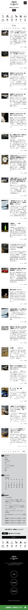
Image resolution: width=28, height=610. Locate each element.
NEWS (6, 457)
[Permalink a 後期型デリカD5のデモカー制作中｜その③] (4, 77)
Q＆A (6, 462)
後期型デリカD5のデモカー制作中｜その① (15, 522)
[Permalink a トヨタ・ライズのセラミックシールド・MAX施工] (4, 35)
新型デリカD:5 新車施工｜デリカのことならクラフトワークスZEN (18, 367)
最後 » (24, 28)
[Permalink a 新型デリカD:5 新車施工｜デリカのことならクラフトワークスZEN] (4, 370)
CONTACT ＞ (14, 537)
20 (15, 28)
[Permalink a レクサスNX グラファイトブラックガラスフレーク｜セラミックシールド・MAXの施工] (4, 252)
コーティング (7, 464)
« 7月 (2, 493)
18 (8, 485)
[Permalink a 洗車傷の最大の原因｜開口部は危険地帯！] (4, 272)
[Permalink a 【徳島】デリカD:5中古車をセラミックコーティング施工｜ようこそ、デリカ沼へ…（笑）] (4, 414)
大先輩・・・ (13, 348)
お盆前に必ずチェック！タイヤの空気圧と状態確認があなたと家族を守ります (18, 157)
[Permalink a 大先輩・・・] (4, 356)
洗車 (5, 468)
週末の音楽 (13, 289)
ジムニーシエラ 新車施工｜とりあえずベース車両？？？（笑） (17, 430)
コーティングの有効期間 (9, 465)
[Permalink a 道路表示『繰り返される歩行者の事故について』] (4, 329)
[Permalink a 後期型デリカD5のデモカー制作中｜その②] (4, 98)
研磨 (5, 470)
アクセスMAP (8, 497)
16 (22, 484)
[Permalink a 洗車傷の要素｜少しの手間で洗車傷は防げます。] (4, 317)
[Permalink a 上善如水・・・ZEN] (4, 231)
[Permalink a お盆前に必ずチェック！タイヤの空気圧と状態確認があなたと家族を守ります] (4, 163)
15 (19, 484)
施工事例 (6, 459)
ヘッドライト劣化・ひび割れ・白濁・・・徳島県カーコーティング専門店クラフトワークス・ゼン (15, 501)
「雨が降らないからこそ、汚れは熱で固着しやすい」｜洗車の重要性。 (18, 202)
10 (13, 28)
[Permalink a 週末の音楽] (4, 297)
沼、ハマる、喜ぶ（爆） (16, 388)
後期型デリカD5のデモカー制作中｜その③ (15, 518)
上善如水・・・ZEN (15, 223)
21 (16, 485)
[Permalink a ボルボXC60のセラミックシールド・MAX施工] (4, 56)
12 (11, 484)
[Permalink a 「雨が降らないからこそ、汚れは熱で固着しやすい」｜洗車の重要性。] (4, 209)
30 (18, 28)
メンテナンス (7, 467)
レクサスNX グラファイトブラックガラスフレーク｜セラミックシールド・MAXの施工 (18, 246)
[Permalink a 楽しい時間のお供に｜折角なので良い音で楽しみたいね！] (4, 138)
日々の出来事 (7, 461)
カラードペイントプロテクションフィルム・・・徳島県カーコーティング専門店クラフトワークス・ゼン (15, 507)
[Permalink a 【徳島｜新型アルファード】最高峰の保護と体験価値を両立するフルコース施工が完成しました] (4, 182)
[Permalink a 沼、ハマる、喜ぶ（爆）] (4, 396)
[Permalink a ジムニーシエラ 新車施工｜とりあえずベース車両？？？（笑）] (4, 437)
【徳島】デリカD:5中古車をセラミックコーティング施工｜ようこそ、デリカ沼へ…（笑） (18, 408)
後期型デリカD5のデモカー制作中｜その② (15, 520)
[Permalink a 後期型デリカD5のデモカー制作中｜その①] (4, 121)
